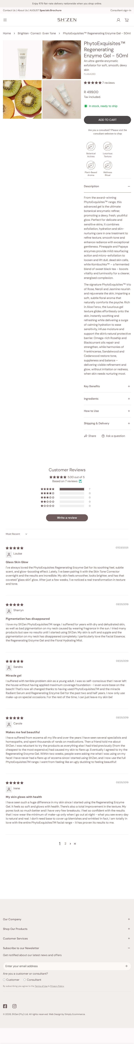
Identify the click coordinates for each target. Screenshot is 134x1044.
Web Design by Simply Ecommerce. (67, 1014)
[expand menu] (5, 20)
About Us (22, 10)
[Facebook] (5, 1006)
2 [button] (65, 843)
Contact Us (9, 10)
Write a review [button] (67, 518)
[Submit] (126, 966)
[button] (127, 20)
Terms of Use (41, 986)
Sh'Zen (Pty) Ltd (20, 1014)
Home (7, 33)
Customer (12, 980)
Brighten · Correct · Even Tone (37, 33)
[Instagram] (14, 1006)
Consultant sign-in (120, 10)
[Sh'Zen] (67, 20)
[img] (14, 548)
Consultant (34, 980)
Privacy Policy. (57, 986)
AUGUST (45, 10)
